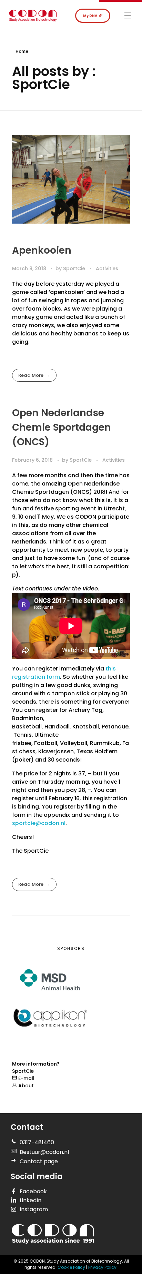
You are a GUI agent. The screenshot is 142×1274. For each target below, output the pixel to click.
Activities (107, 268)
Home (22, 51)
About (25, 1085)
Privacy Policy (102, 1267)
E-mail (25, 1078)
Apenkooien (41, 250)
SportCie (75, 268)
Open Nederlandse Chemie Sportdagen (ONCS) (61, 427)
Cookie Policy (72, 1267)
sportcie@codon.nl (38, 823)
